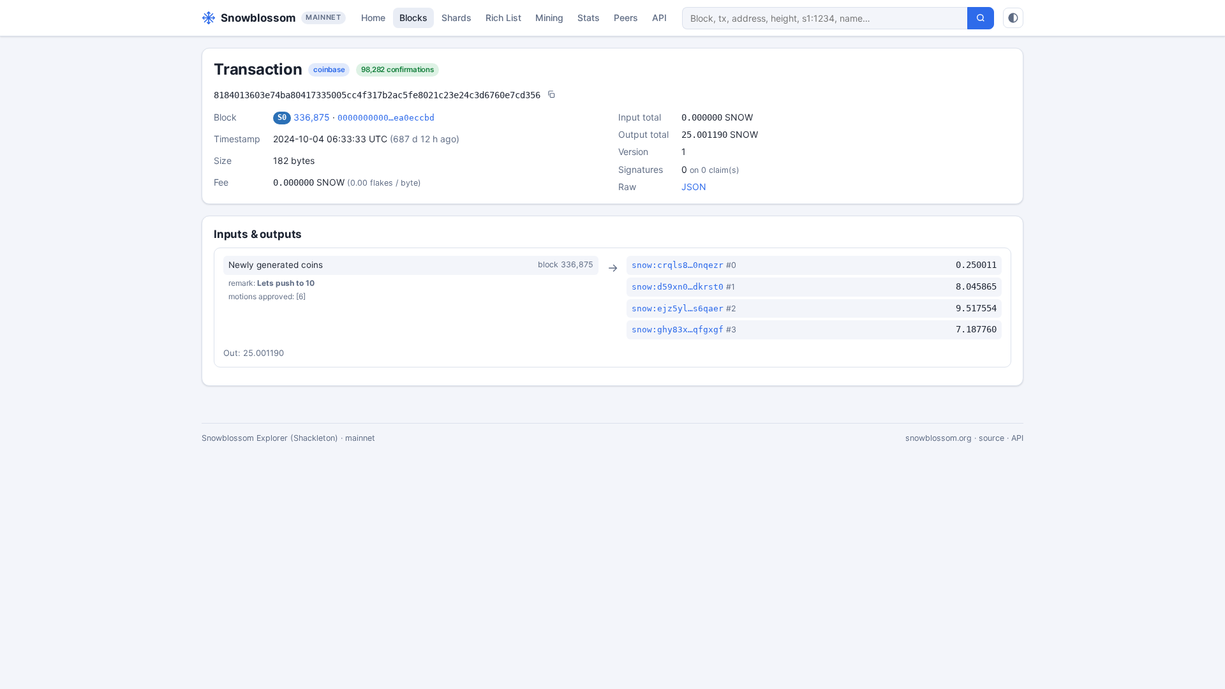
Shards (456, 17)
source (991, 438)
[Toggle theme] (1013, 18)
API (659, 17)
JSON (693, 186)
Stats (588, 17)
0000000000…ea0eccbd (386, 117)
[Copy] (551, 95)
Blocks (413, 17)
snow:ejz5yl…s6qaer (678, 308)
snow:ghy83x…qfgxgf (678, 329)
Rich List (503, 17)
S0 (282, 117)
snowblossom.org (938, 438)
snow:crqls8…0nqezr (678, 265)
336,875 (311, 117)
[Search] (980, 18)
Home (373, 17)
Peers (626, 17)
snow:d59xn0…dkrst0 (678, 287)
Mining (549, 17)
